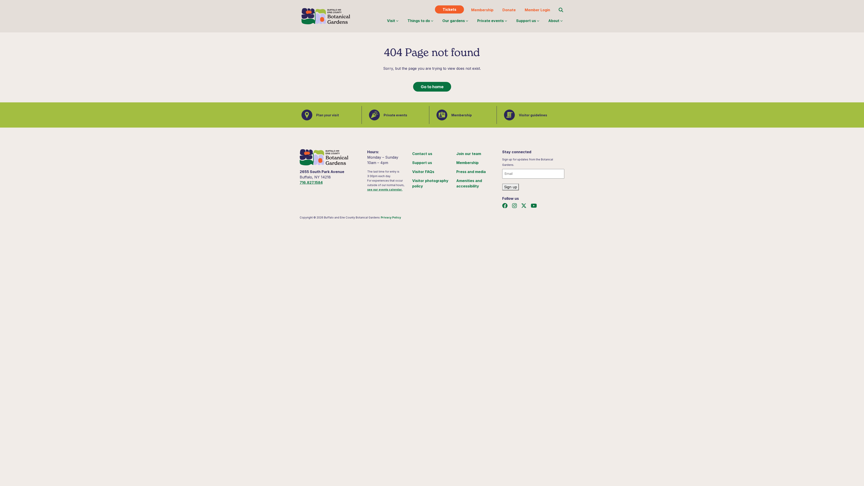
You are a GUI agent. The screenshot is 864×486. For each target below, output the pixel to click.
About (553, 20)
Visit (391, 20)
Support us (526, 20)
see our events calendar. (385, 189)
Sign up (510, 187)
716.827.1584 (311, 182)
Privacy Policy (391, 217)
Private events (490, 20)
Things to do (418, 20)
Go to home (432, 86)
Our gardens (453, 20)
